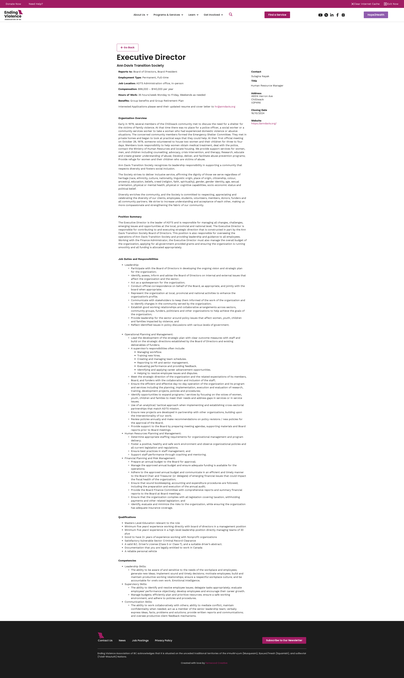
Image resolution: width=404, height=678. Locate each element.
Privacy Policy (163, 640)
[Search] (230, 15)
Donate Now (13, 3)
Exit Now (392, 3)
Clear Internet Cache (367, 3)
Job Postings (140, 640)
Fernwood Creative (216, 663)
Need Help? (36, 3)
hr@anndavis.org (225, 106)
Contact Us (105, 640)
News (122, 640)
